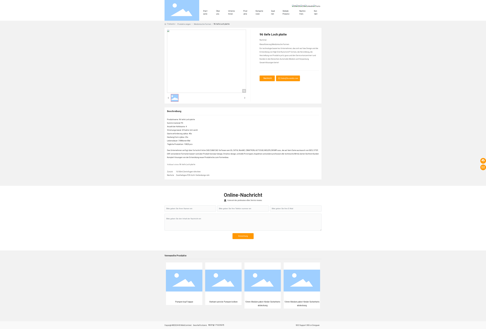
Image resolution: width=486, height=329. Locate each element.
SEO (297, 325)
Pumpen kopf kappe (184, 302)
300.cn (309, 325)
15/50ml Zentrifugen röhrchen (188, 172)
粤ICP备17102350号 (216, 325)
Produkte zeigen (184, 24)
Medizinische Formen (202, 24)
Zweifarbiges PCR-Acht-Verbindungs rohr (193, 175)
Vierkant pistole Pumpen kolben (223, 302)
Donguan (316, 325)
